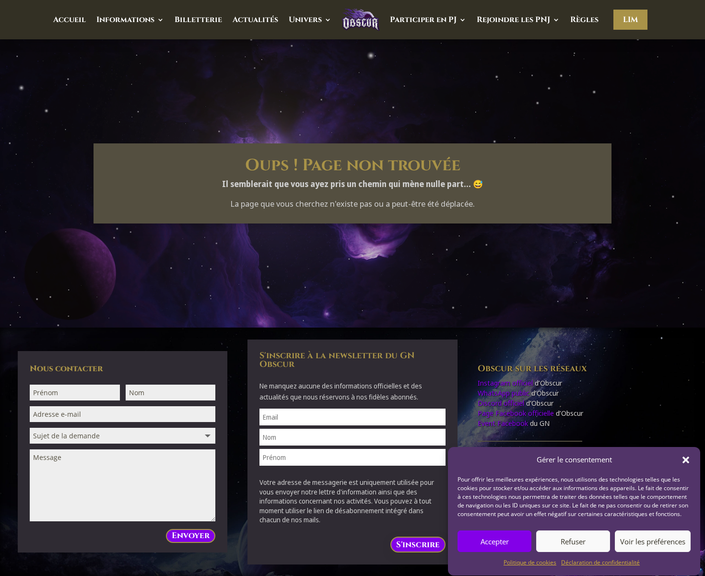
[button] (686, 460)
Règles (584, 19)
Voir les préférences (652, 541)
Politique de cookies (530, 563)
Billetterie (198, 19)
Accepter (495, 541)
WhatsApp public (503, 393)
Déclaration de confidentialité (600, 563)
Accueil (69, 19)
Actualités (255, 19)
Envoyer (191, 535)
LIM (630, 19)
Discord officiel (501, 403)
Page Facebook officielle (516, 413)
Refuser (573, 541)
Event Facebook (503, 423)
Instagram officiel (505, 383)
